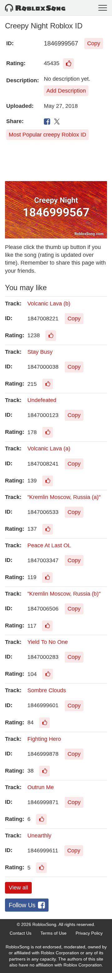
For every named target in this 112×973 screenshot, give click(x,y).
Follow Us (22, 905)
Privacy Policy (89, 933)
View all (18, 887)
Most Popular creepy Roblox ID (47, 135)
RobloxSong (44, 924)
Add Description (66, 91)
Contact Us (20, 933)
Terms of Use (53, 933)
